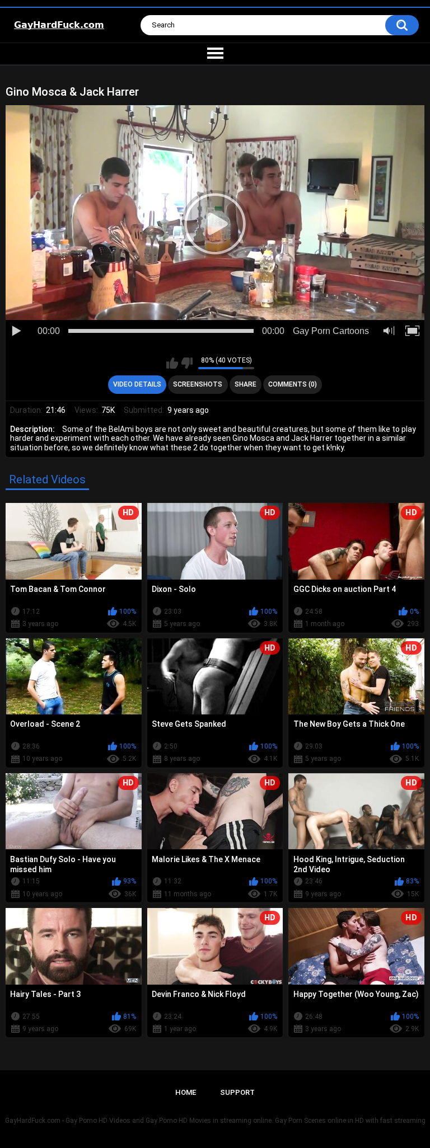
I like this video (172, 363)
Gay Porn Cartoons (331, 331)
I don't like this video (187, 363)
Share (245, 384)
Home (185, 1092)
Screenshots (197, 384)
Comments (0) (292, 384)
